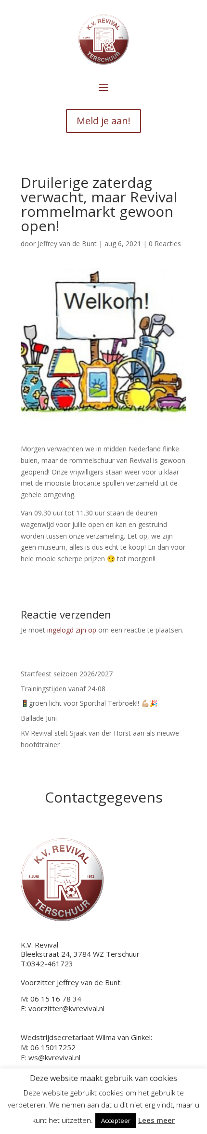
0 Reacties (165, 243)
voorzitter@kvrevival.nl (66, 1008)
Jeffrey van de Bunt (67, 243)
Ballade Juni (39, 718)
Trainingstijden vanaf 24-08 (63, 688)
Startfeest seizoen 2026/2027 (67, 673)
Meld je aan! (103, 120)
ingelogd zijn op (71, 629)
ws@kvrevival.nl (54, 1057)
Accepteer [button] (115, 1120)
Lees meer (156, 1120)
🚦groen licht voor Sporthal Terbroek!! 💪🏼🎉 (89, 703)
